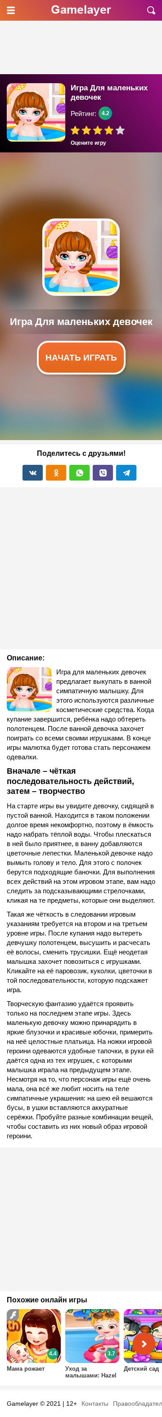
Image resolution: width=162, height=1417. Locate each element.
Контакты (94, 1403)
